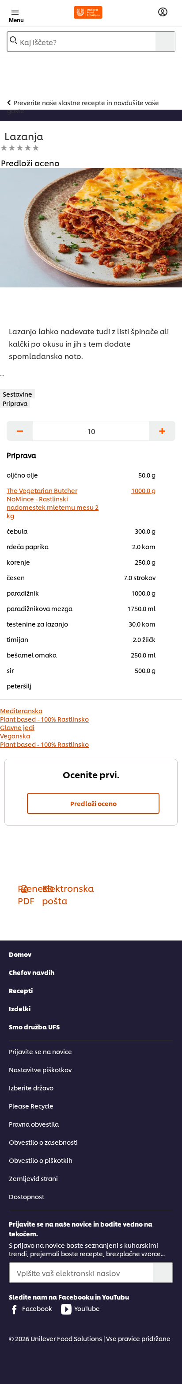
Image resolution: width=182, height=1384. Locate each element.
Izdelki (19, 1008)
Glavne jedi (17, 727)
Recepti (21, 990)
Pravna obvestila (34, 1124)
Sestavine (17, 394)
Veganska (15, 735)
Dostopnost (26, 1196)
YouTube (87, 1308)
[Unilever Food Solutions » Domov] (88, 12)
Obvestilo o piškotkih (40, 1160)
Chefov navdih (31, 972)
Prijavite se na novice (40, 1051)
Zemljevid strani (33, 1178)
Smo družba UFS (34, 1026)
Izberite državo (31, 1087)
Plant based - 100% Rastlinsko (44, 719)
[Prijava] (163, 12)
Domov (20, 954)
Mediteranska (21, 710)
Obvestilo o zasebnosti (43, 1142)
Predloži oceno (93, 803)
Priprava (15, 403)
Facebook (37, 1308)
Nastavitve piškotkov (40, 1069)
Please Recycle (31, 1105)
